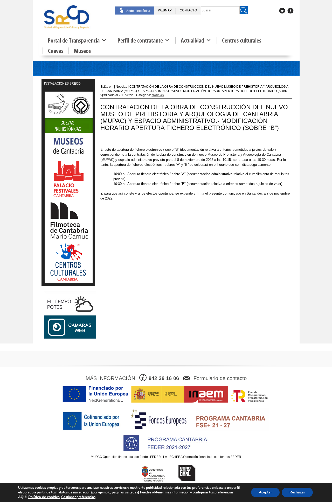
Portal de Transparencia (74, 40)
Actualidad (192, 40)
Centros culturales (241, 40)
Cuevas (55, 50)
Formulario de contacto (220, 378)
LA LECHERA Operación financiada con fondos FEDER (202, 457)
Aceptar (265, 492)
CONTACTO (188, 10)
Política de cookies (44, 496)
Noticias (158, 95)
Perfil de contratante (140, 40)
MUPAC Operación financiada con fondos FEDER (126, 457)
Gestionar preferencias (78, 497)
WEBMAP (165, 10)
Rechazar (297, 492)
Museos (82, 50)
